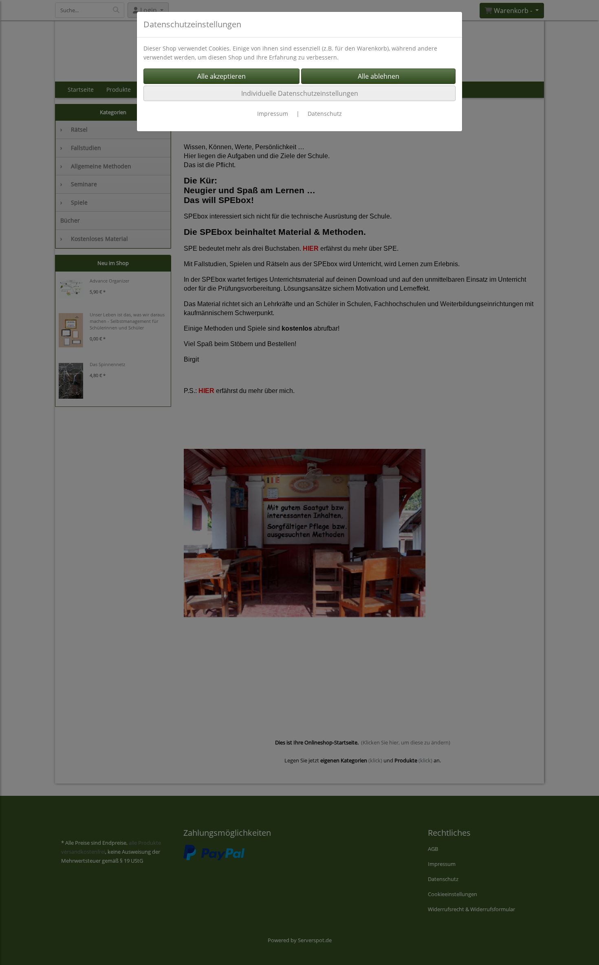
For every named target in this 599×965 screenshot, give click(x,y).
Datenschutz (325, 113)
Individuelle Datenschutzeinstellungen (299, 93)
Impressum (272, 113)
